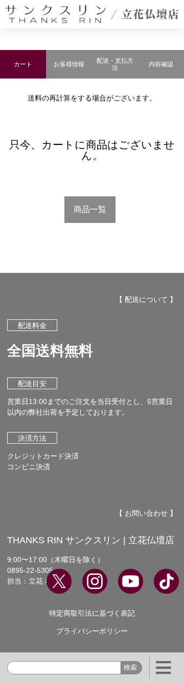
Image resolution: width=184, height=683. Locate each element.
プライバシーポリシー (92, 631)
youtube (130, 581)
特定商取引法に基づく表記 (92, 613)
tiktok (166, 581)
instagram (94, 581)
